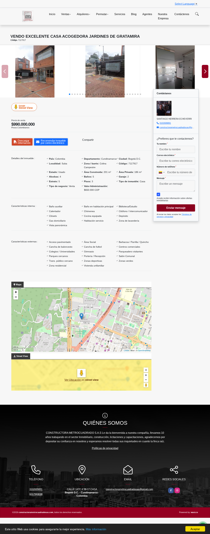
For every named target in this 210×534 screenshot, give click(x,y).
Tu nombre (162, 144)
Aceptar (195, 529)
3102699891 (165, 123)
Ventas (65, 14)
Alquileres (83, 14)
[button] (69, 94)
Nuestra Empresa (163, 16)
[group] (35, 71)
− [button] (16, 297)
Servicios (119, 14)
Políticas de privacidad (105, 448)
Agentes (147, 14)
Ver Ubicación (73, 380)
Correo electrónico (166, 155)
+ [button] (16, 292)
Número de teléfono (166, 166)
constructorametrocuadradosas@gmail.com (180, 127)
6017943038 (35, 494)
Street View (26, 107)
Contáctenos (181, 14)
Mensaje (161, 178)
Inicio (52, 14)
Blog (133, 14)
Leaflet (126, 350)
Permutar (101, 14)
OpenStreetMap (144, 350)
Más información (96, 529)
